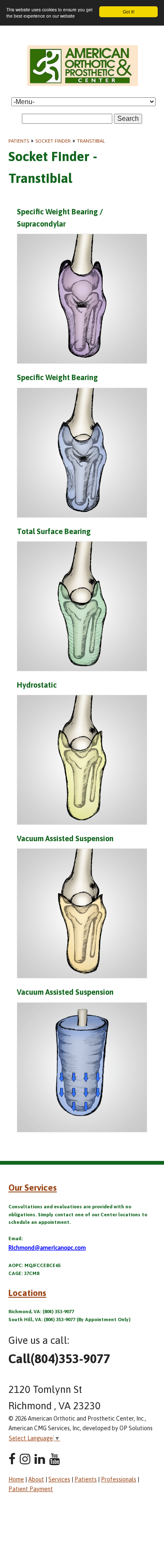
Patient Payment (30, 1489)
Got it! (129, 11)
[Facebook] (12, 1459)
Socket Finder (53, 141)
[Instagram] (25, 1459)
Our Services (32, 1187)
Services (59, 1479)
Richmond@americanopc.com (47, 1248)
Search (128, 118)
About (36, 1479)
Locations (27, 1293)
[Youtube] (54, 1459)
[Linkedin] (39, 1459)
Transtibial (91, 141)
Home (16, 1479)
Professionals (118, 1479)
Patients (18, 141)
